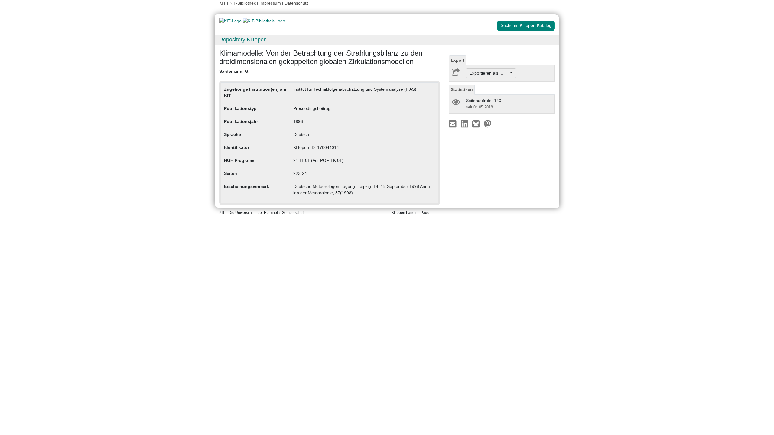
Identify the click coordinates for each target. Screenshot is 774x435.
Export (457, 60)
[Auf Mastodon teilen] (488, 123)
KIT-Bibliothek (243, 3)
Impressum (270, 3)
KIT (222, 3)
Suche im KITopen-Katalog (526, 25)
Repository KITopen (243, 40)
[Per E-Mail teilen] (453, 123)
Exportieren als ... (489, 73)
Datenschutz (296, 3)
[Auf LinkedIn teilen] (465, 123)
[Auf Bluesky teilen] (477, 123)
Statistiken (462, 89)
